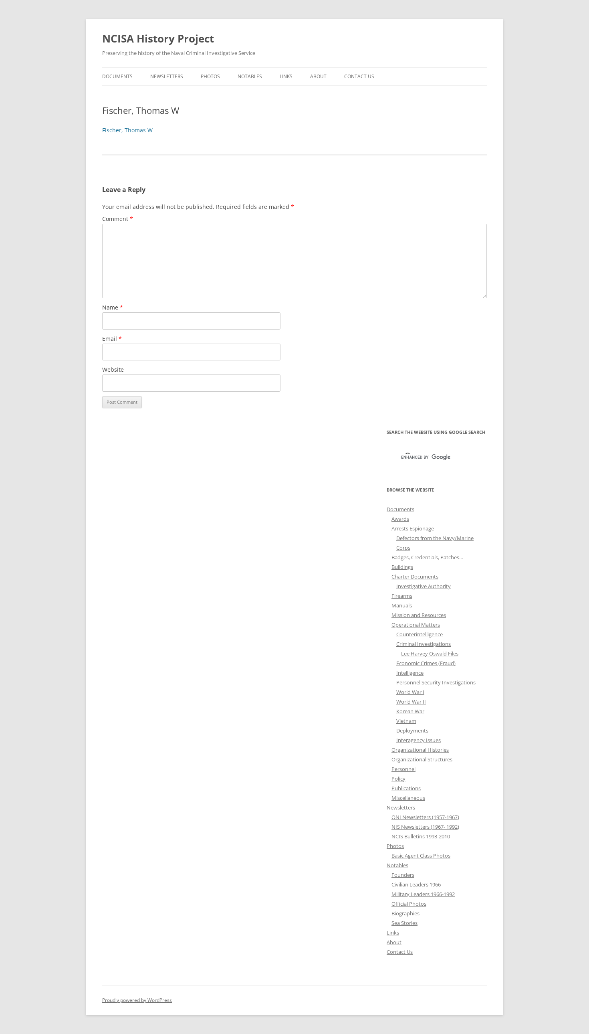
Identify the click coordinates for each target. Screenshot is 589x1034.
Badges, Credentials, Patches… (427, 557)
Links (286, 76)
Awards (400, 518)
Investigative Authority (423, 586)
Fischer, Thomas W (127, 130)
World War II (411, 701)
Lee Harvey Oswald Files (429, 653)
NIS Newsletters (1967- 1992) (425, 826)
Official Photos (408, 903)
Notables (250, 76)
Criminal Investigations (423, 644)
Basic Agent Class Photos (420, 855)
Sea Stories (404, 923)
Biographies (405, 913)
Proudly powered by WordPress (137, 1000)
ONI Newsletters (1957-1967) (425, 817)
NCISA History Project (158, 38)
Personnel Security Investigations (436, 682)
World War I (410, 692)
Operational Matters (415, 624)
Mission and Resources (418, 615)
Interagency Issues (418, 740)
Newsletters (166, 76)
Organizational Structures (421, 759)
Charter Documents (414, 576)
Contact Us (359, 76)
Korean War (410, 711)
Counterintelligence (419, 634)
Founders (402, 874)
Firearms (401, 595)
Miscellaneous (408, 797)
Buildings (402, 567)
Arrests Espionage (412, 528)
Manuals (401, 605)
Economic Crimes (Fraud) (426, 663)
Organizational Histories (420, 749)
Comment (117, 219)
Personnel (403, 769)
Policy (398, 778)
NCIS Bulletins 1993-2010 (420, 836)
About (318, 76)
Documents (117, 76)
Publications (406, 788)
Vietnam (406, 720)
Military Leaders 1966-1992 (423, 894)
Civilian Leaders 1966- (416, 884)
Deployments (412, 730)
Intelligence (410, 672)
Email (112, 338)
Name (112, 307)
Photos (210, 76)
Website (113, 369)
